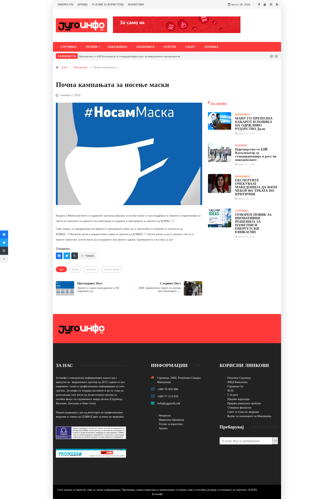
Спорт (190, 47)
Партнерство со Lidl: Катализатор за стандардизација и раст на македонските (255, 154)
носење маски (111, 269)
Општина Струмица (239, 378)
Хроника (211, 47)
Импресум (165, 415)
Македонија (117, 47)
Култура (170, 47)
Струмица (68, 47)
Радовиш (241, 145)
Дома (64, 67)
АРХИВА (82, 4)
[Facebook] (259, 4)
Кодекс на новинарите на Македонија (249, 416)
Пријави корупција (238, 399)
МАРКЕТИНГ (136, 4)
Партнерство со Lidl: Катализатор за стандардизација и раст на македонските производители (129, 56)
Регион (91, 47)
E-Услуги (232, 395)
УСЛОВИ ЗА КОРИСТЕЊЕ (108, 4)
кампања (91, 269)
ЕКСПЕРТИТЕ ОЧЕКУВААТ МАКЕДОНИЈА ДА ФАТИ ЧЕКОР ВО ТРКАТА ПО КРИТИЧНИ (256, 187)
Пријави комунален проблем (244, 403)
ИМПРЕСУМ (65, 4)
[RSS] (277, 4)
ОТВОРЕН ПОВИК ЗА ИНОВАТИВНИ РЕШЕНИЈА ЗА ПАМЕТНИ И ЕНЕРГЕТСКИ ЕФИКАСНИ (253, 223)
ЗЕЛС (230, 390)
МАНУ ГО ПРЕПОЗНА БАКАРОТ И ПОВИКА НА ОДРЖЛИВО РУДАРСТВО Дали (254, 123)
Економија (145, 47)
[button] (272, 56)
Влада (75, 269)
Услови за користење (171, 424)
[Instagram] (271, 4)
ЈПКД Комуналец (237, 382)
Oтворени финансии (239, 407)
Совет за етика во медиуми (243, 412)
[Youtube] (265, 4)
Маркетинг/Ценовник (171, 419)
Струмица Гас (235, 386)
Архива (163, 428)
